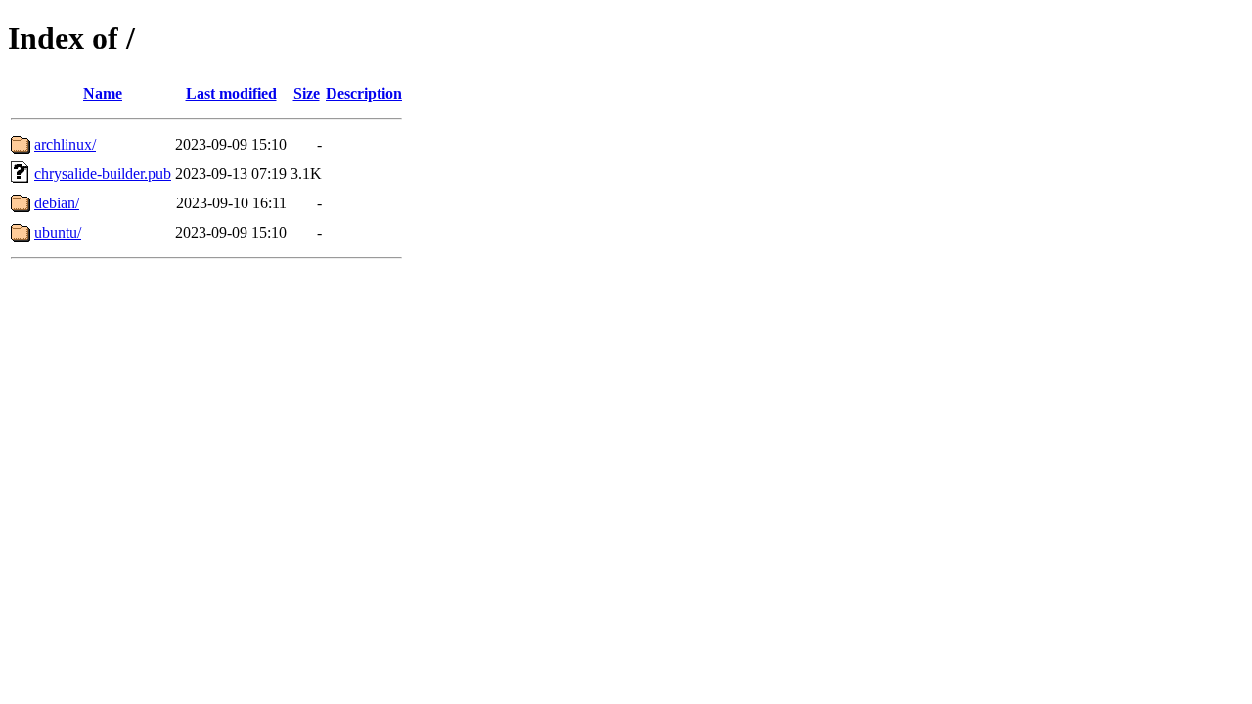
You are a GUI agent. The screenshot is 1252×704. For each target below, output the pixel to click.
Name (102, 93)
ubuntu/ (57, 232)
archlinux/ (65, 144)
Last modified (231, 93)
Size (306, 93)
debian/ (56, 203)
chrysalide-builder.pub (102, 173)
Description (364, 93)
